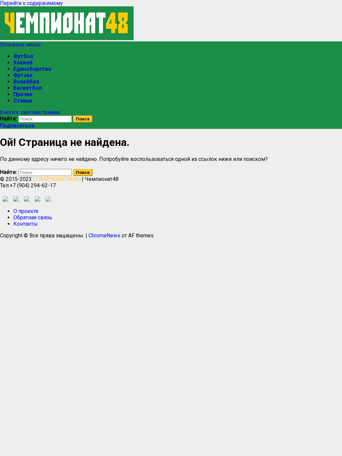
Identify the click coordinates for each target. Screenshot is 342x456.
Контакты (25, 224)
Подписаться (17, 126)
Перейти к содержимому (31, 3)
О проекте (25, 211)
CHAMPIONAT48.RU (56, 179)
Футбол (23, 56)
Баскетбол (27, 88)
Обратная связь (32, 217)
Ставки (22, 100)
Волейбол (26, 81)
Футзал (22, 75)
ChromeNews (104, 235)
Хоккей (22, 62)
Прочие (23, 94)
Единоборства (32, 69)
